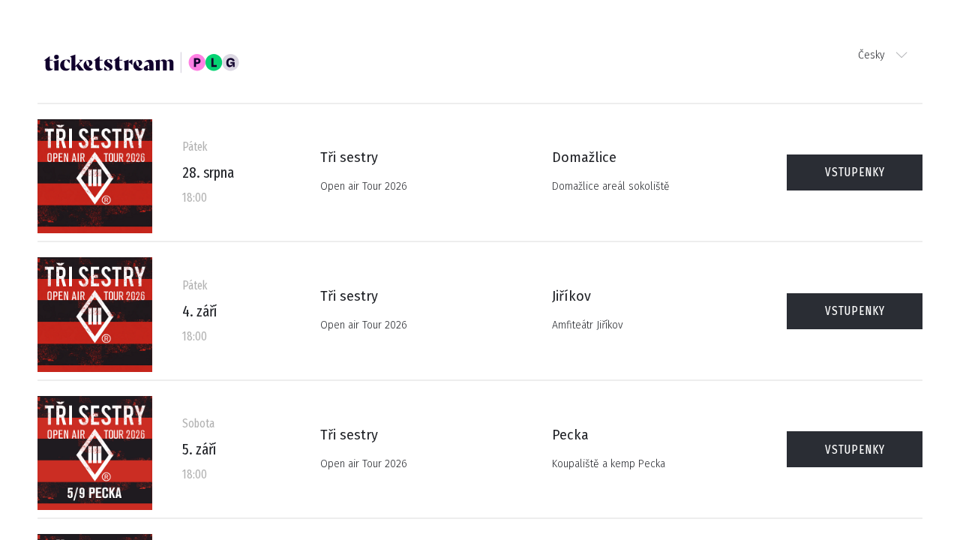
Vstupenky (855, 172)
